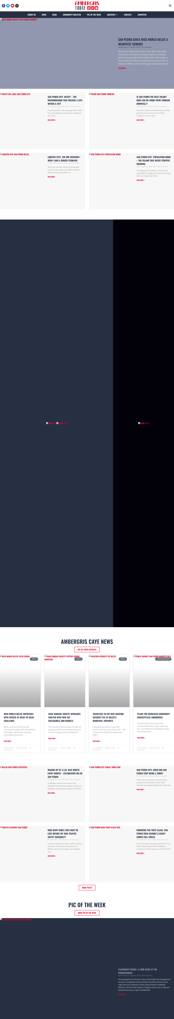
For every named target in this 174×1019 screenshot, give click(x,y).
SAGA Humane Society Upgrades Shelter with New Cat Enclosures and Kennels (64, 717)
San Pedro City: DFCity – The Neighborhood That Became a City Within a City (65, 100)
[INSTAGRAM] (17, 6)
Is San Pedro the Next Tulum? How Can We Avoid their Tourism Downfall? (153, 100)
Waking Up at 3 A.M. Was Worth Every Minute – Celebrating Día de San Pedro (65, 773)
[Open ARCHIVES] (117, 14)
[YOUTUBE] (12, 6)
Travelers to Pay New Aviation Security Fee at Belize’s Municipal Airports (108, 717)
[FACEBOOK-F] (3, 6)
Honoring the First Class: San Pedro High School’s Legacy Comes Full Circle (152, 833)
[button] (170, 6)
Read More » (122, 68)
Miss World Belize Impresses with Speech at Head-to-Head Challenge (19, 717)
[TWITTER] (8, 6)
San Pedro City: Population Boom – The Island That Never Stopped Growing (154, 160)
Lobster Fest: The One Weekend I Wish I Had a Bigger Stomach (64, 158)
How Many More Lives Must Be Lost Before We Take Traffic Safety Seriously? (63, 833)
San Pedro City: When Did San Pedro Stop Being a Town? (152, 771)
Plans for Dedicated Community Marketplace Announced (153, 715)
